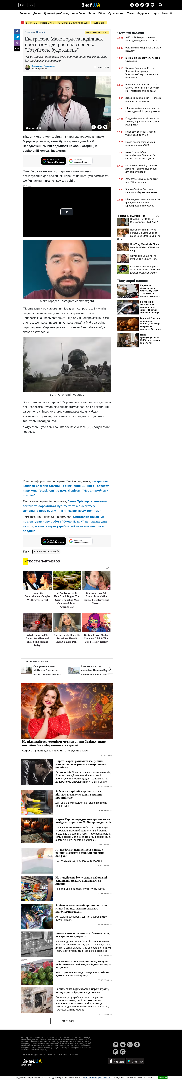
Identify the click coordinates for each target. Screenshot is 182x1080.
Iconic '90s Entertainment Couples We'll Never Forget (37, 596)
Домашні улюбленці (56, 13)
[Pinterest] (152, 5)
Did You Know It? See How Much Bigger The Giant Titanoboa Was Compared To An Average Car (66, 599)
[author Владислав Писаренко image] (28, 67)
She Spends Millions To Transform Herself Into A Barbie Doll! (67, 638)
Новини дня (98, 23)
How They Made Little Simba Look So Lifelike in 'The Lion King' (144, 247)
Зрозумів (163, 1077)
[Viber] (137, 5)
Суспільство (116, 13)
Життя (92, 13)
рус (31, 5)
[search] (161, 5)
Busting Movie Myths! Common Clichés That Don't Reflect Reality (96, 638)
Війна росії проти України (40, 23)
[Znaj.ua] (91, 5)
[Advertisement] (67, 456)
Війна (102, 13)
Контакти (74, 1054)
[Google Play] (135, 1061)
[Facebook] (17, 31)
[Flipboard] (147, 5)
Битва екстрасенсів (46, 551)
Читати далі (67, 1020)
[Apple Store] (117, 1061)
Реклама (52, 1054)
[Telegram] (132, 5)
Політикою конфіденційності (97, 1077)
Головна (25, 13)
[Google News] (137, 1044)
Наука (155, 13)
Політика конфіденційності (33, 1054)
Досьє (37, 13)
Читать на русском (96, 32)
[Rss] (142, 5)
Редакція (63, 1054)
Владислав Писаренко (43, 66)
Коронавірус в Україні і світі (73, 23)
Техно (131, 13)
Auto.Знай (78, 13)
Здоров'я (143, 13)
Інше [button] (165, 13)
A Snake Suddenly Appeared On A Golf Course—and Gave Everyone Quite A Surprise (145, 269)
